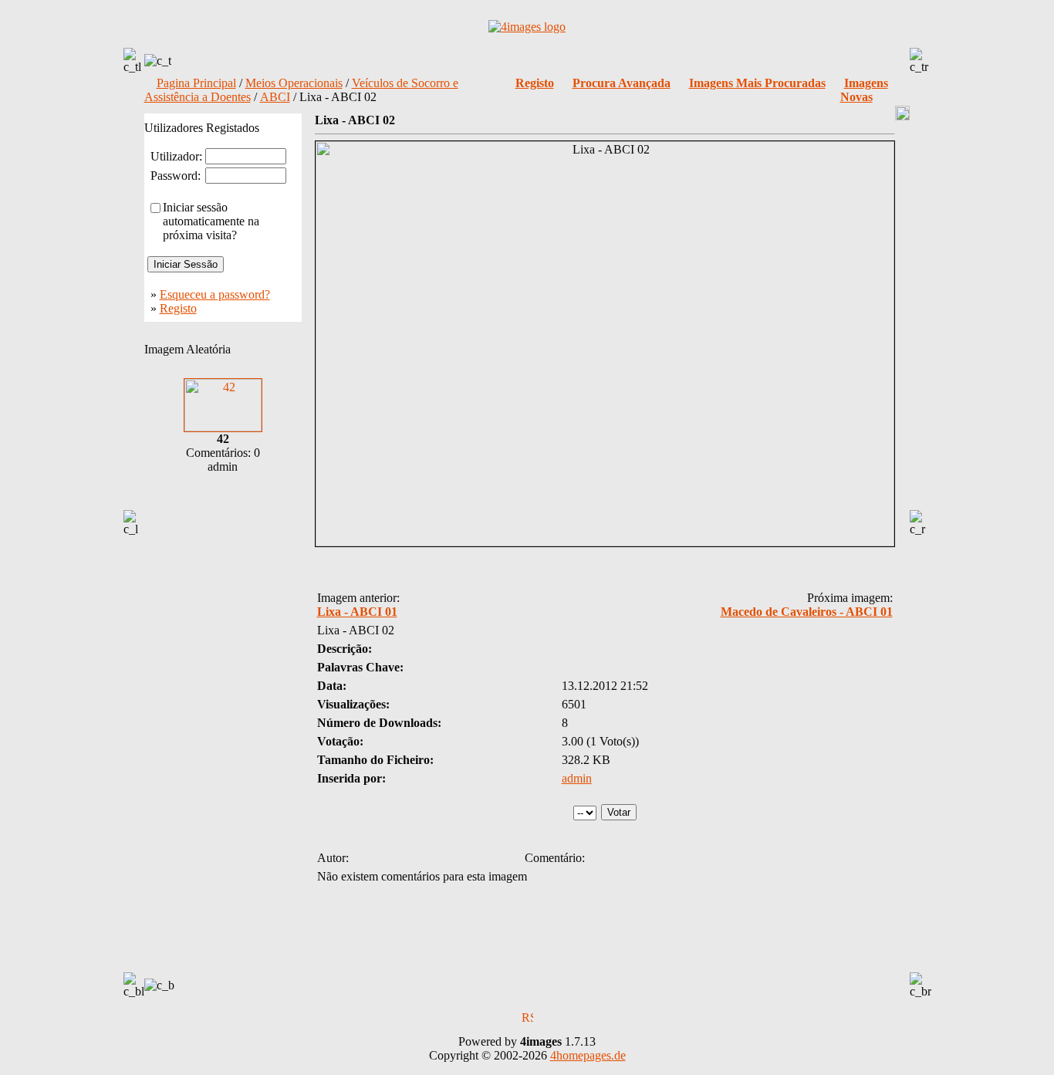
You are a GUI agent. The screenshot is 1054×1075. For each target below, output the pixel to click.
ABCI (275, 96)
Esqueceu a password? (215, 294)
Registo (178, 308)
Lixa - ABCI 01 (357, 611)
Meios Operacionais (294, 83)
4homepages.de (588, 1055)
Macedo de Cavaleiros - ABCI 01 (807, 611)
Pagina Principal (196, 83)
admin (577, 778)
